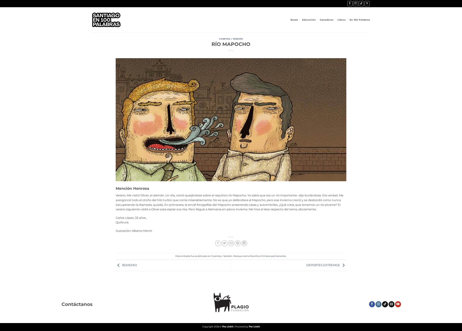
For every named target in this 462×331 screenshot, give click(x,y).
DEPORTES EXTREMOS (323, 265)
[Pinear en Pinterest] (238, 243)
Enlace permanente (274, 256)
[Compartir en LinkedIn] (244, 243)
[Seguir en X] (367, 3)
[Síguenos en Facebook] (349, 3)
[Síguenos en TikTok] (361, 3)
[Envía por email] (231, 243)
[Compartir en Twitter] (225, 243)
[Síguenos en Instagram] (355, 3)
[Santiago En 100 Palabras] (109, 20)
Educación (309, 19)
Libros (341, 19)
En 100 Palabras (360, 19)
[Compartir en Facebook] (218, 243)
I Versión (237, 39)
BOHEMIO (129, 265)
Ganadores (327, 19)
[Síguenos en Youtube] (398, 304)
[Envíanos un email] (392, 304)
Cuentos (224, 39)
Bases (294, 19)
